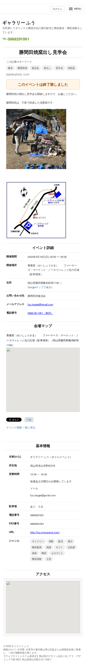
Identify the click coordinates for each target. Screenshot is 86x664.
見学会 (59, 68)
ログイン (57, 8)
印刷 (29, 419)
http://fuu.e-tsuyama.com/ (45, 532)
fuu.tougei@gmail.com (40, 304)
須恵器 (71, 68)
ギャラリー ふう (18, 22)
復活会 (35, 68)
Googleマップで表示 (39, 287)
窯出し (47, 68)
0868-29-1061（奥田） (40, 313)
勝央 (10, 68)
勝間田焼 (22, 68)
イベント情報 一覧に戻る (20, 427)
